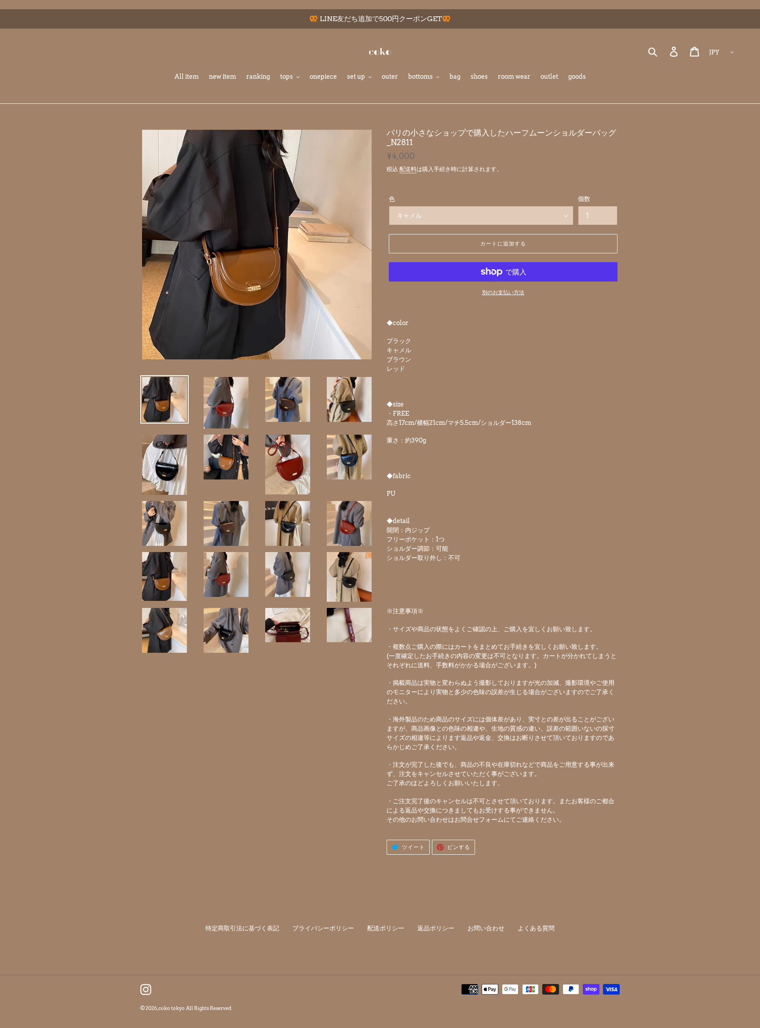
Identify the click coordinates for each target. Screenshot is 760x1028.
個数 (584, 198)
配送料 (408, 169)
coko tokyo (171, 1008)
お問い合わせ (486, 928)
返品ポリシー (435, 928)
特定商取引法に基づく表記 (242, 928)
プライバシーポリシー (323, 928)
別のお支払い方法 (503, 292)
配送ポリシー (385, 928)
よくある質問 (536, 928)
